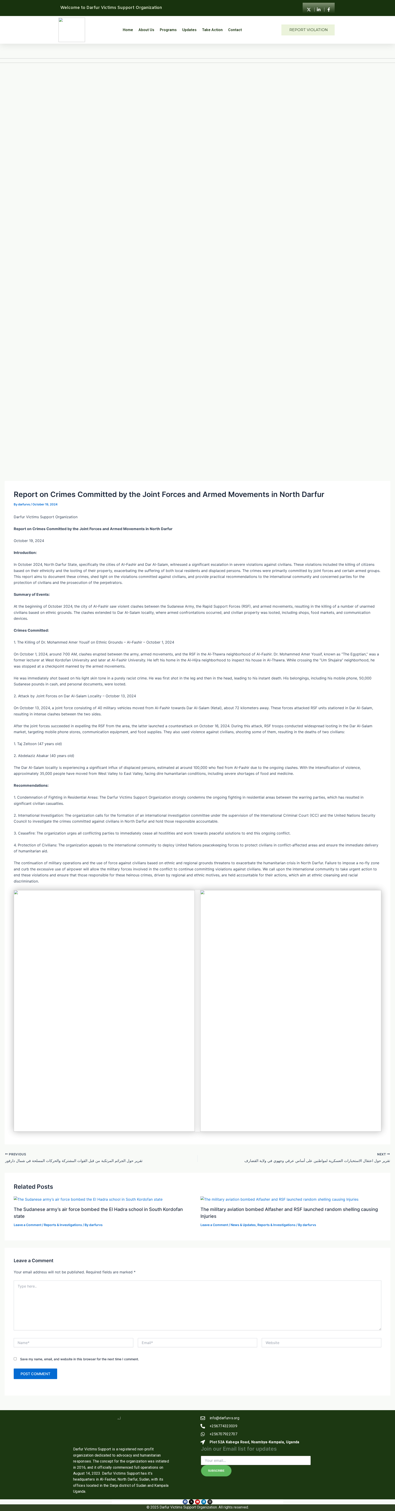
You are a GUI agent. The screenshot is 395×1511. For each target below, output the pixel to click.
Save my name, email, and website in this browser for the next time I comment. (79, 1359)
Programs (168, 30)
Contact (235, 30)
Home (128, 30)
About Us (146, 30)
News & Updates (243, 1225)
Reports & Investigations (63, 1225)
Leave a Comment (27, 1225)
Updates (189, 30)
